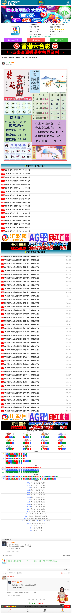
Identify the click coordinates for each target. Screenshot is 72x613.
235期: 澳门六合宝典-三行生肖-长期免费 (15, 184)
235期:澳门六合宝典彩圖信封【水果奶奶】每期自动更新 (20, 342)
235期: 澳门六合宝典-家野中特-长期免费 (15, 191)
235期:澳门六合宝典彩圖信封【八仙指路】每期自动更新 (20, 385)
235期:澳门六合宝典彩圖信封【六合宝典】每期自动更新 (20, 335)
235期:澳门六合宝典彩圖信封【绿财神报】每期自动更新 (20, 303)
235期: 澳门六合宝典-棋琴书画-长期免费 (15, 195)
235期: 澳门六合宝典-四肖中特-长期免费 (15, 217)
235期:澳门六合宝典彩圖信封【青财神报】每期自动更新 (20, 270)
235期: (6, 606)
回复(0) (13, 595)
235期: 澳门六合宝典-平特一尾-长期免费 (15, 213)
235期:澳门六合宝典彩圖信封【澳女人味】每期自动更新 (20, 285)
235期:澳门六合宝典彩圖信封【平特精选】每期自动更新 (20, 346)
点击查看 (67, 606)
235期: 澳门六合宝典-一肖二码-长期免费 (15, 173)
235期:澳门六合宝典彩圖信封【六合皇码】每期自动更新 (20, 349)
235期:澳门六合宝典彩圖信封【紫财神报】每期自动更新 (20, 292)
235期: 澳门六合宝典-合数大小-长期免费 (15, 220)
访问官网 (60, 40)
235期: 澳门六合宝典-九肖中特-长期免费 (15, 188)
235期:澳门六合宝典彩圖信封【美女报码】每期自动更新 (20, 328)
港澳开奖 (9, 542)
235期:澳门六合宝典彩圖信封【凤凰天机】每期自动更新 (20, 353)
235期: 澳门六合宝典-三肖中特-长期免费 (15, 231)
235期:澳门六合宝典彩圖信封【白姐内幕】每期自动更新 (20, 371)
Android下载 (14, 40)
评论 (44, 611)
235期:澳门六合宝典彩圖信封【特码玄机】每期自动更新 (20, 364)
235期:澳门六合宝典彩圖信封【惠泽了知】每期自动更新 (20, 411)
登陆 (64, 555)
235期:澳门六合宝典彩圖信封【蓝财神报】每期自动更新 (20, 299)
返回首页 (68, 4)
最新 (62, 573)
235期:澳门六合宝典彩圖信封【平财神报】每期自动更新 (20, 260)
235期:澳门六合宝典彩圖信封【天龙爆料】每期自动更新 (20, 314)
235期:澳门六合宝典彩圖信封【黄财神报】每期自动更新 (20, 274)
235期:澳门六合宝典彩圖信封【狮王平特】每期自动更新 (20, 357)
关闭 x (62, 605)
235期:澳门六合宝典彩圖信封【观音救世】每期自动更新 (20, 321)
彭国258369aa (10, 576)
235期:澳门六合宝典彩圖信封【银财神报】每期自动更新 (20, 278)
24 (19, 551)
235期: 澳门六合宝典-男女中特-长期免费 (15, 206)
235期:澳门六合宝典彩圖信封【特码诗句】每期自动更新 (20, 389)
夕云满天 (8, 62)
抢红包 (62, 611)
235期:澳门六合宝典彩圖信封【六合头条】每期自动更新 (20, 324)
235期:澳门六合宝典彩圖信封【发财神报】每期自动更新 (20, 267)
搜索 (20, 573)
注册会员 (68, 555)
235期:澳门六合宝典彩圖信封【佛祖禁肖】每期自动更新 (20, 378)
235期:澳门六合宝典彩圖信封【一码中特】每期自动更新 (20, 332)
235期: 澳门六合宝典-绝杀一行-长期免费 (15, 170)
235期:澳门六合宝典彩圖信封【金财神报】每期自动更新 (20, 306)
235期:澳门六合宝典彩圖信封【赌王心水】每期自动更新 (20, 382)
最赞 (65, 573)
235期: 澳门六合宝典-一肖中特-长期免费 (15, 177)
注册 (27, 611)
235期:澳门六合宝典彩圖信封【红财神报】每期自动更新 (20, 296)
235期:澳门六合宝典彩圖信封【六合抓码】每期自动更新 (20, 407)
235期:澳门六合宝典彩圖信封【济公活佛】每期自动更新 (20, 310)
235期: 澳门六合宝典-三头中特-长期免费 (15, 181)
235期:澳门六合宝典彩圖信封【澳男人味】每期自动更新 (20, 281)
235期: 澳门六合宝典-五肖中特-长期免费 (15, 224)
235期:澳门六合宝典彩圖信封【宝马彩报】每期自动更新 (20, 400)
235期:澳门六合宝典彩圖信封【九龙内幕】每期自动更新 (20, 317)
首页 (9, 611)
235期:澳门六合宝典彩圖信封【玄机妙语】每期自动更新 (20, 360)
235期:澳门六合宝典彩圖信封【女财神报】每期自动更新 (20, 263)
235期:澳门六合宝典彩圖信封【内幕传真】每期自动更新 (20, 393)
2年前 (8, 551)
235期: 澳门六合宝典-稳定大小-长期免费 (15, 199)
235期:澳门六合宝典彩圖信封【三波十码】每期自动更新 (20, 288)
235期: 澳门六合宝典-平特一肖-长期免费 (15, 202)
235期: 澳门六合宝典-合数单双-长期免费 (15, 209)
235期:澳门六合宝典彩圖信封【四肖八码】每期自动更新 (20, 339)
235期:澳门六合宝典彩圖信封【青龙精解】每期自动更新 (20, 396)
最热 (69, 573)
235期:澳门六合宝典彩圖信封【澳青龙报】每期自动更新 (20, 403)
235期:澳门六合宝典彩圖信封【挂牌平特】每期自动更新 (20, 375)
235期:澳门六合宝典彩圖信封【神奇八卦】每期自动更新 (20, 367)
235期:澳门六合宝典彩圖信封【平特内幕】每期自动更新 (20, 256)
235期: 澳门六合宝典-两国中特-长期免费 (15, 227)
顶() (18, 551)
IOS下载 (37, 40)
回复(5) (13, 551)
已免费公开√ (12, 606)
